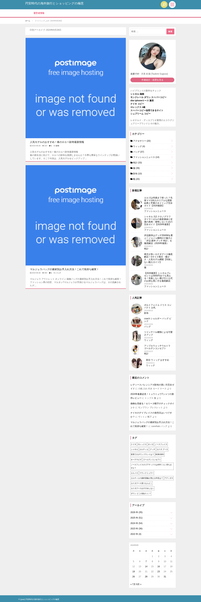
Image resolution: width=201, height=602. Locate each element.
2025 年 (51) (136, 518)
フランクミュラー (146, 473)
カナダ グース (162, 449)
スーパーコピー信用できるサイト (146, 110)
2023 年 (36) (136, 528)
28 (146, 576)
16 (158, 566)
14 (146, 566)
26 (133, 576)
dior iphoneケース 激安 (142, 100)
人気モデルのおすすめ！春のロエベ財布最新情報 (57, 142)
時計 (137, 162)
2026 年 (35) (136, 512)
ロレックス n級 (137, 107)
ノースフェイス (161, 444)
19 (133, 571)
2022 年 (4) (135, 534)
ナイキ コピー (137, 104)
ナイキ (133, 444)
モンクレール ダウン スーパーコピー (148, 97)
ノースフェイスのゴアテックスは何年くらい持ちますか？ (151, 466)
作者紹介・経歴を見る (152, 80)
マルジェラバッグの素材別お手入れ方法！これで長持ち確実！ (64, 269)
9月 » (138, 584)
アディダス (168, 478)
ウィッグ (138, 146)
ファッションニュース (145, 157)
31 (165, 576)
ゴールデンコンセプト (152, 460)
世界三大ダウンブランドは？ (142, 454)
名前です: (135, 74)
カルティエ (143, 449)
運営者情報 (39, 13)
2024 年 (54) (136, 523)
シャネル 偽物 (137, 94)
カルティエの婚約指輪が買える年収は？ (147, 478)
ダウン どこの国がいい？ (141, 494)
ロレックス (142, 444)
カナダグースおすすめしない (142, 488)
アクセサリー (141, 141)
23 (158, 571)
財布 (57, 146)
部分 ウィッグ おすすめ (157, 360)
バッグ (58, 273)
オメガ (150, 444)
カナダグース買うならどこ (141, 483)
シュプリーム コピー (140, 113)
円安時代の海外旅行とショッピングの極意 (54, 3)
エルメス (134, 473)
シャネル (134, 449)
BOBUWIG (159, 454)
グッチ (152, 449)
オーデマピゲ (136, 460)
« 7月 (133, 584)
